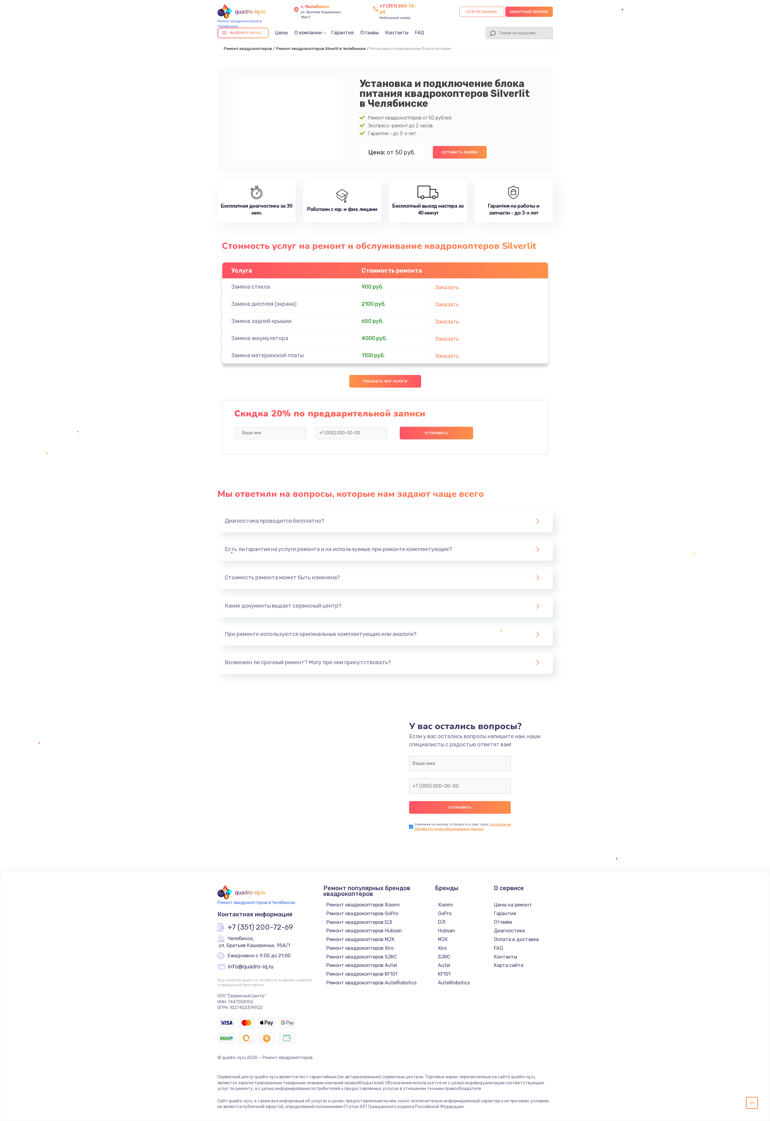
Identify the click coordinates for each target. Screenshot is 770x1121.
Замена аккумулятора (259, 338)
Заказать (447, 287)
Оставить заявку (460, 152)
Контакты (396, 33)
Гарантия (342, 33)
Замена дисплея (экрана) (264, 304)
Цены (281, 33)
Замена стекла (250, 286)
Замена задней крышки (261, 321)
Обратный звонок (529, 12)
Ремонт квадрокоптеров (248, 48)
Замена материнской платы (267, 355)
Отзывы (369, 33)
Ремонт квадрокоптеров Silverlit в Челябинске (321, 48)
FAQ (419, 33)
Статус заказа (481, 12)
